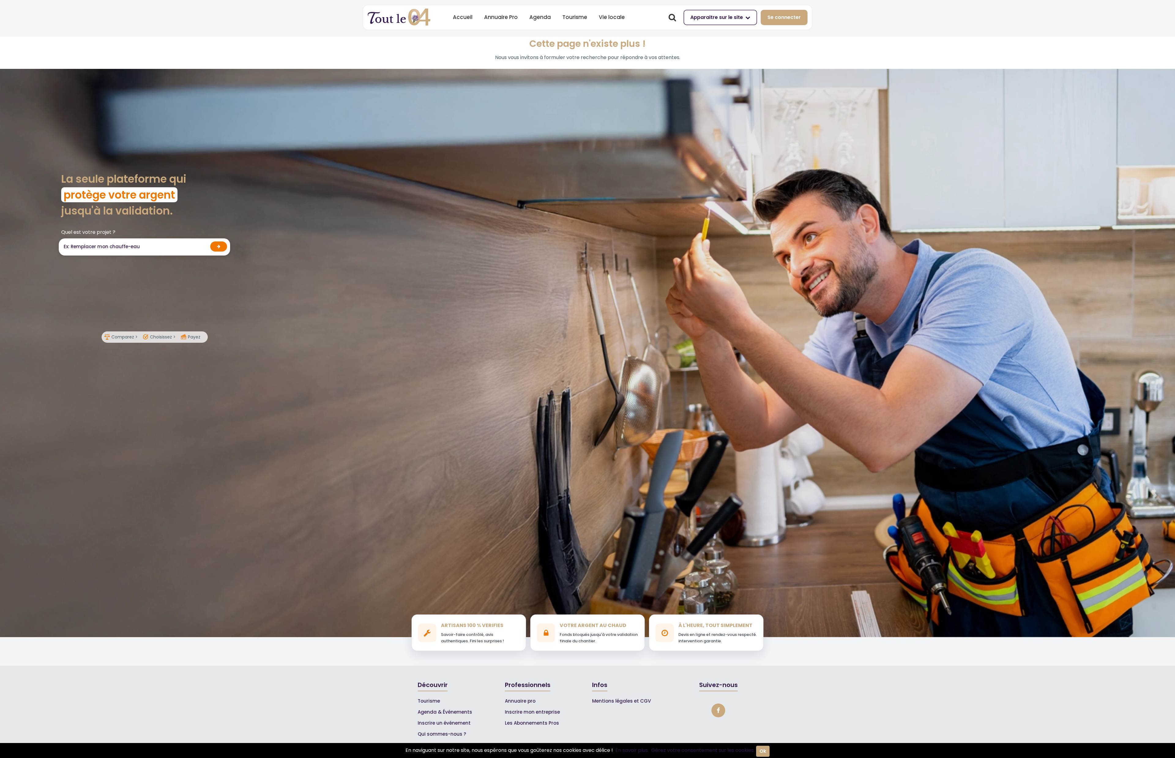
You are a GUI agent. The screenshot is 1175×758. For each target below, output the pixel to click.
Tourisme (574, 17)
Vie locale (612, 17)
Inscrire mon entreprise (532, 712)
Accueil (462, 17)
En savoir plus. (632, 750)
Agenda (540, 17)
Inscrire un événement (444, 723)
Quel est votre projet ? (88, 232)
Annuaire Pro (501, 17)
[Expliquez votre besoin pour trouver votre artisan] (218, 246)
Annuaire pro (520, 701)
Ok (762, 751)
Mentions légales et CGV (621, 701)
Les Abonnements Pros (532, 723)
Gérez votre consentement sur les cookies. (703, 750)
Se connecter (784, 17)
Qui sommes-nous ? (442, 734)
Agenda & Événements (445, 712)
